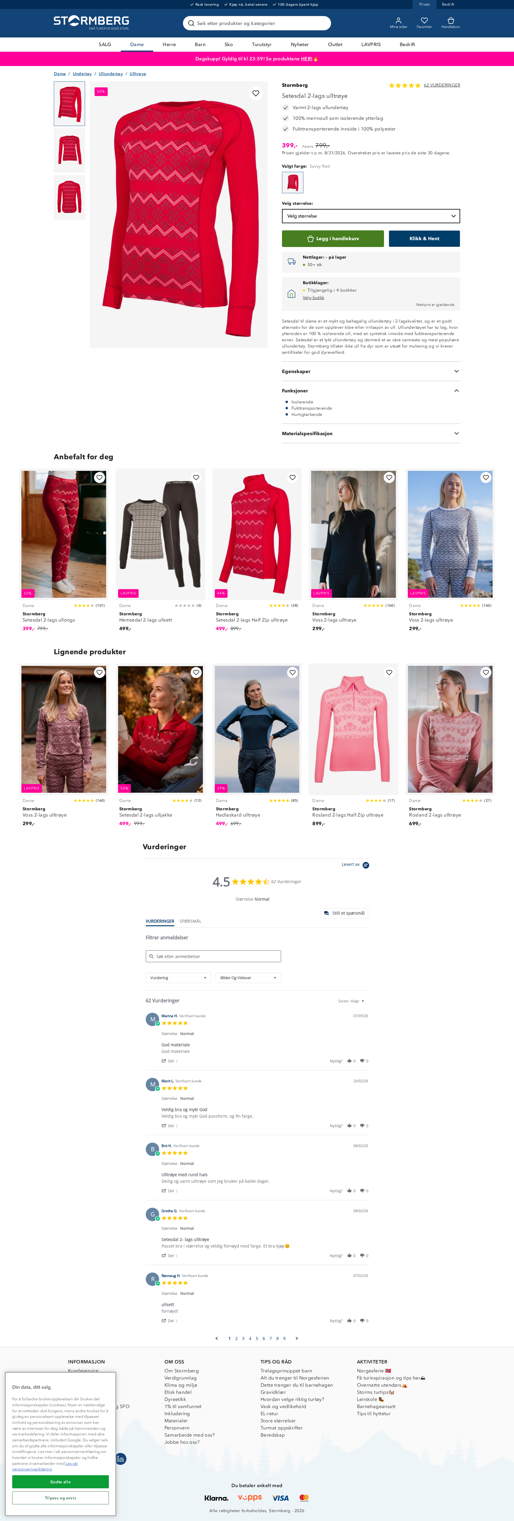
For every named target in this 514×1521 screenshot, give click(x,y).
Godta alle (60, 1481)
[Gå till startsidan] (92, 23)
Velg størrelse (302, 216)
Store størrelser (278, 1421)
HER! (307, 59)
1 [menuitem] (229, 1338)
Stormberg (295, 85)
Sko (229, 44)
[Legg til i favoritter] (256, 93)
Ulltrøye (138, 73)
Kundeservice (83, 1371)
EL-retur (269, 1413)
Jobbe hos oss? (182, 1442)
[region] (60, 1444)
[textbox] (367, 1003)
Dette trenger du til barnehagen (297, 1385)
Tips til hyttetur (374, 1413)
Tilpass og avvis (60, 1497)
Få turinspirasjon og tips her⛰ (391, 1378)
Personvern (177, 1428)
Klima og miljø (181, 1385)
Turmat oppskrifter (282, 1428)
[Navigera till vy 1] (69, 103)
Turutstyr (262, 44)
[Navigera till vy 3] (69, 197)
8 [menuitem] (277, 1338)
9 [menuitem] (284, 1338)
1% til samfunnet (183, 1406)
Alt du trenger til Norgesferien (295, 1378)
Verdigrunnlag (180, 1378)
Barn (200, 44)
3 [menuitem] (243, 1338)
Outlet (335, 44)
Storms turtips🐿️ (376, 1392)
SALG (105, 44)
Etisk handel (178, 1392)
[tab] (344, 913)
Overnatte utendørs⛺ (382, 1385)
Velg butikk (313, 297)
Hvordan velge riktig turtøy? (292, 1399)
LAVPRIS (371, 44)
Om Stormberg (181, 1371)
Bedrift (407, 44)
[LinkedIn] (120, 1459)
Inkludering (177, 1413)
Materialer (176, 1421)
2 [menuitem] (236, 1338)
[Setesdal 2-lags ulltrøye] (292, 182)
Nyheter (300, 44)
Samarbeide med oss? (189, 1435)
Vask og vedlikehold (283, 1406)
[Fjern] (322, 23)
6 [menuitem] (264, 1338)
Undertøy (82, 73)
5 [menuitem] (257, 1338)
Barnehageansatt (376, 1406)
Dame (137, 44)
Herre (169, 44)
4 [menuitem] (250, 1338)
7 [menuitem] (270, 1338)
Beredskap (273, 1435)
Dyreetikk (175, 1399)
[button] (171, 1061)
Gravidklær (273, 1392)
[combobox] (178, 978)
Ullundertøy (111, 73)
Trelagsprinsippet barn (286, 1371)
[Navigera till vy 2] (69, 150)
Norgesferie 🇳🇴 (374, 1371)
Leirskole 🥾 (371, 1399)
